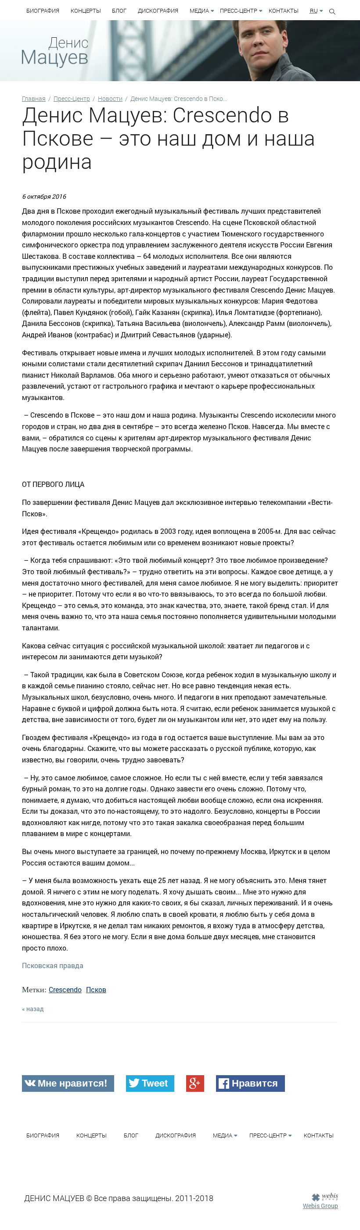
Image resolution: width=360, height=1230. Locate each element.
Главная (34, 98)
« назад (33, 1009)
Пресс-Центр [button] (238, 10)
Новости (110, 98)
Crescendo (65, 989)
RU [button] (314, 10)
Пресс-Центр (72, 98)
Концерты (86, 10)
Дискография (158, 10)
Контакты (284, 10)
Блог (119, 10)
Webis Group (320, 1205)
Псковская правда (52, 965)
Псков (96, 989)
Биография (42, 10)
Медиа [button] (199, 10)
